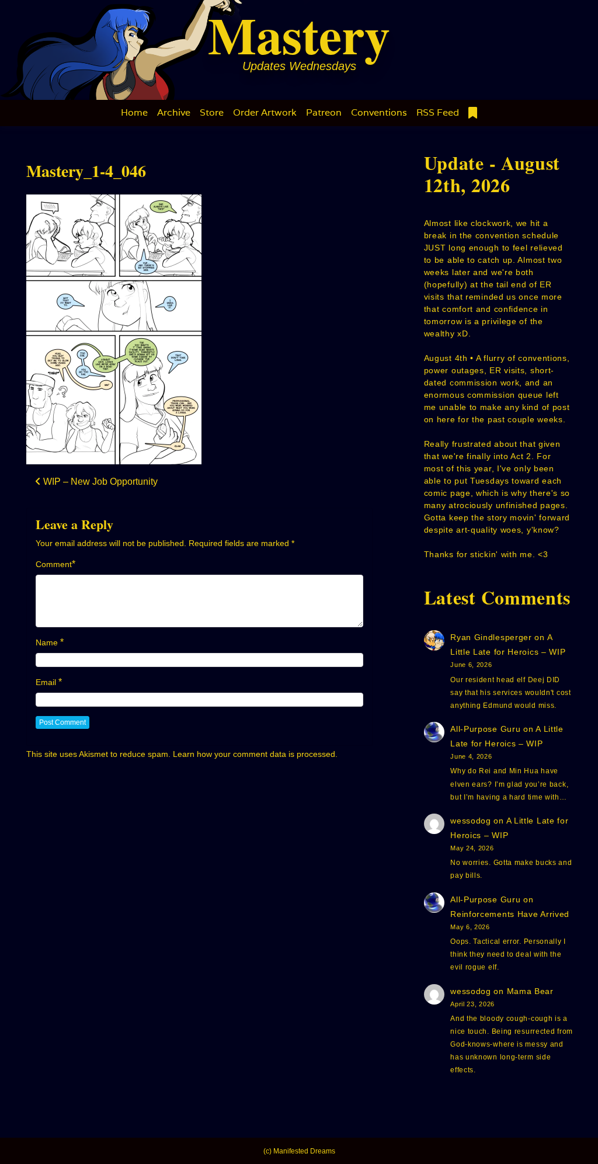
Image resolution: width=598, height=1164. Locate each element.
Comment (54, 564)
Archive (173, 112)
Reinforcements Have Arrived (509, 914)
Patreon (324, 112)
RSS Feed (437, 112)
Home (134, 112)
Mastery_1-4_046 (86, 171)
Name (47, 642)
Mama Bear (530, 991)
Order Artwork (265, 112)
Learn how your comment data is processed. (255, 754)
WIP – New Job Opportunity (99, 482)
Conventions (379, 112)
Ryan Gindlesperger (491, 637)
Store (212, 112)
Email (46, 682)
